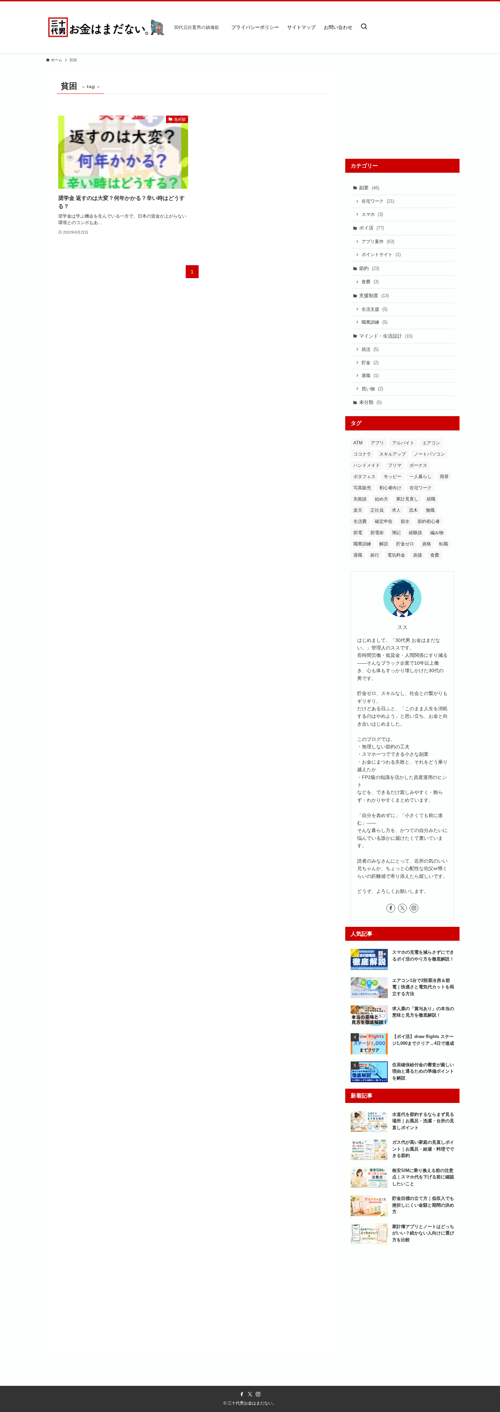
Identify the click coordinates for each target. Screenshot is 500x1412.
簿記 (396, 532)
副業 (369, 187)
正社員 (377, 510)
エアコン (431, 442)
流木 (413, 510)
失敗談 (360, 498)
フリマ (394, 465)
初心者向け (390, 487)
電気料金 (396, 555)
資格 (426, 543)
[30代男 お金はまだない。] (107, 27)
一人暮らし (421, 476)
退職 (370, 375)
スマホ (372, 214)
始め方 (381, 498)
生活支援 (374, 309)
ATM (358, 442)
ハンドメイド (366, 465)
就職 (431, 498)
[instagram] (414, 908)
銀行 (374, 555)
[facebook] (390, 908)
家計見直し (407, 498)
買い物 (372, 388)
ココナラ (362, 454)
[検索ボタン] (363, 27)
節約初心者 (429, 521)
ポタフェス (364, 476)
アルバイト (403, 442)
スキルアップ (392, 454)
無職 (430, 510)
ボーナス (418, 465)
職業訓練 (374, 322)
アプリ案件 (378, 241)
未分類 (370, 402)
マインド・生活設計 (386, 336)
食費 (370, 281)
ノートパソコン (429, 454)
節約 (369, 268)
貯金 (370, 362)
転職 (443, 543)
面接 (417, 555)
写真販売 (362, 487)
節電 (357, 532)
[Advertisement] (402, 109)
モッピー (392, 476)
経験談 (415, 532)
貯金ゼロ (405, 543)
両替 (444, 476)
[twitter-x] (402, 908)
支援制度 (374, 295)
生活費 (360, 521)
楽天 (357, 510)
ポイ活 (371, 228)
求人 (396, 510)
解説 (383, 543)
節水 (405, 521)
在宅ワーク (378, 201)
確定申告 (384, 521)
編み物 (437, 532)
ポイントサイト (381, 254)
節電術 (377, 532)
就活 (370, 349)
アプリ (377, 442)
